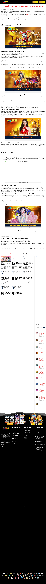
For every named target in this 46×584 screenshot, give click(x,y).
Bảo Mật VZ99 (27, 433)
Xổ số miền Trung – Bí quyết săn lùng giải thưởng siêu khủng (41, 378)
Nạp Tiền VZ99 (15, 438)
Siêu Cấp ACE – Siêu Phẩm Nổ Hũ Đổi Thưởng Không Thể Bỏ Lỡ (42, 347)
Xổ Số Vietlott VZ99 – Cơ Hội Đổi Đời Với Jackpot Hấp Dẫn (42, 366)
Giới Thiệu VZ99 (27, 430)
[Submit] (44, 327)
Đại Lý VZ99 (15, 441)
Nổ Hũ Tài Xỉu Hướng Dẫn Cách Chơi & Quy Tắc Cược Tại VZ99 (41, 372)
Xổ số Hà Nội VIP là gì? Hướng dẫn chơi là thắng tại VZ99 (42, 384)
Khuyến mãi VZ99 (16, 443)
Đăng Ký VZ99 (15, 432)
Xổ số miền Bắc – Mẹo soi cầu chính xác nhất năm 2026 (41, 404)
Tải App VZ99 (15, 436)
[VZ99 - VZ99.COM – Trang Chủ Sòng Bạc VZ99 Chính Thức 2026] (5, 2)
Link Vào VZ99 (15, 435)
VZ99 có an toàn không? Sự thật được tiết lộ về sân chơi (41, 334)
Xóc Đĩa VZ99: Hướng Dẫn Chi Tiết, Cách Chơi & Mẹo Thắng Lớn (41, 360)
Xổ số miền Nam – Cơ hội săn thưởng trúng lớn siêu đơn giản (42, 398)
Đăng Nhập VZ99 (16, 433)
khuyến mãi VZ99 (37, 101)
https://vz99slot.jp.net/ (40, 434)
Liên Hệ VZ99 (27, 435)
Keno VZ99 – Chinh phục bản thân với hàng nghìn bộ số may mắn (41, 391)
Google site (2, 444)
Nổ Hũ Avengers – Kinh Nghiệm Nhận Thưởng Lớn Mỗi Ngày (41, 353)
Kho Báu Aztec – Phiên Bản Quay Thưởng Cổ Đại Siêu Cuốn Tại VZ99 (41, 341)
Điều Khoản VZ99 (27, 432)
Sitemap (2, 446)
